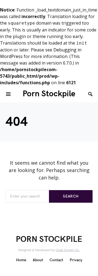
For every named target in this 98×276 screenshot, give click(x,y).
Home (21, 260)
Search (70, 196)
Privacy (76, 260)
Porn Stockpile (49, 94)
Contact (56, 260)
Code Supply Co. (68, 250)
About (38, 260)
